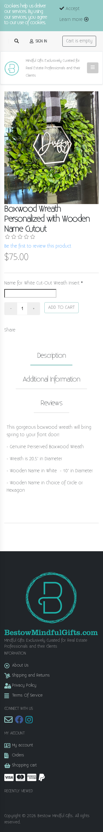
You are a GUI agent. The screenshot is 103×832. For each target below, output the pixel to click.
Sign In (40, 41)
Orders (18, 755)
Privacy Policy (24, 685)
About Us (20, 665)
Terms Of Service (27, 695)
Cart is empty (79, 41)
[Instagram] (29, 721)
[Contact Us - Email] (8, 721)
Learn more (72, 19)
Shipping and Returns (31, 675)
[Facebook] (19, 721)
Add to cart (61, 307)
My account (22, 745)
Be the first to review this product (37, 246)
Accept (72, 8)
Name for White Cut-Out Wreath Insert (42, 283)
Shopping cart (24, 765)
